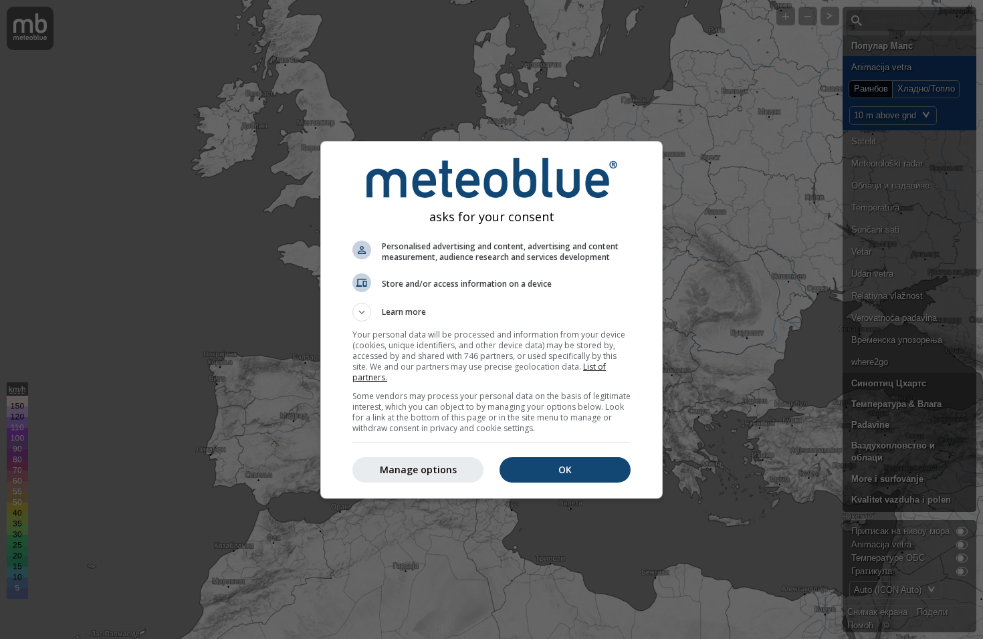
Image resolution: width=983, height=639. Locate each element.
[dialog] (491, 320)
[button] (491, 312)
